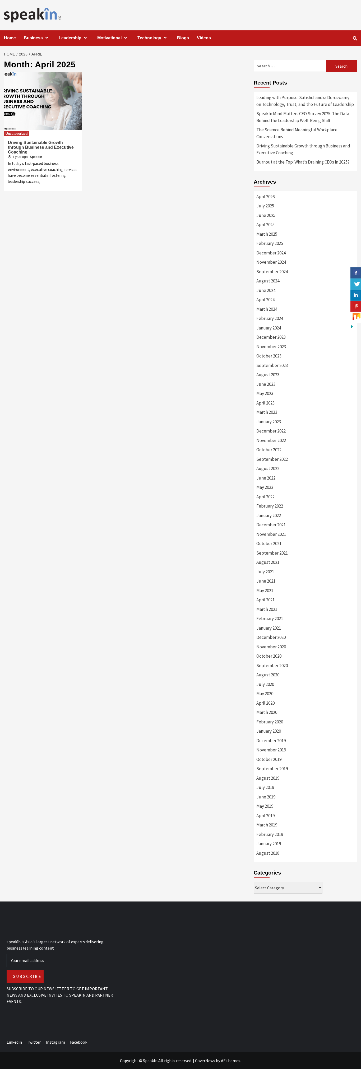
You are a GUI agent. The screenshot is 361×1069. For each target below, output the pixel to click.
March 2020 (266, 712)
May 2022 (264, 487)
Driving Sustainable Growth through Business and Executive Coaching (41, 147)
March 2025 (266, 234)
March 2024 (266, 309)
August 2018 (267, 853)
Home (10, 38)
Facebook (78, 1042)
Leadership (70, 38)
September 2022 (272, 459)
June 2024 (265, 290)
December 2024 (271, 253)
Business (33, 38)
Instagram (55, 1042)
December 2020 (271, 637)
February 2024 (269, 318)
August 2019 (267, 778)
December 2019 (271, 740)
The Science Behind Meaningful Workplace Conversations (296, 133)
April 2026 (265, 196)
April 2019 (265, 816)
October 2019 (268, 759)
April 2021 (265, 600)
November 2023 (271, 347)
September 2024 (272, 272)
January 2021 (268, 628)
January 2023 (268, 422)
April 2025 (265, 224)
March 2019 (266, 825)
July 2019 (265, 787)
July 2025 (265, 206)
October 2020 (268, 656)
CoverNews (205, 1060)
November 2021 (271, 534)
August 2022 (267, 468)
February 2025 (269, 243)
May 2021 (264, 590)
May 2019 (264, 806)
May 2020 (264, 693)
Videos (204, 38)
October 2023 (268, 356)
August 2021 (267, 562)
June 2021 (265, 581)
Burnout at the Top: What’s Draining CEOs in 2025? (303, 162)
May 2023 (264, 393)
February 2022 (269, 506)
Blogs (183, 38)
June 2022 (265, 478)
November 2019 (271, 750)
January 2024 (268, 328)
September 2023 (272, 365)
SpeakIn (36, 157)
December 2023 (271, 337)
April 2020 (265, 703)
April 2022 (265, 497)
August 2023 (267, 375)
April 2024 (265, 300)
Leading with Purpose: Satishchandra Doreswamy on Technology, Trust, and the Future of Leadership (305, 101)
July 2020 (265, 684)
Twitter (34, 1042)
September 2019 (272, 768)
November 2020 (271, 647)
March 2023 (266, 412)
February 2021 (269, 618)
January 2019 (268, 844)
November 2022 (271, 440)
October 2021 (268, 543)
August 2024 (267, 281)
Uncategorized (16, 134)
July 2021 (265, 572)
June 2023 (265, 384)
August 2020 (267, 675)
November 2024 (271, 262)
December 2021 (271, 525)
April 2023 (265, 403)
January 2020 (268, 731)
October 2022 (268, 450)
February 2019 (269, 834)
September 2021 (272, 553)
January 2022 (268, 515)
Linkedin (14, 1042)
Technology (149, 38)
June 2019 (265, 797)
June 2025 (265, 215)
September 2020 (272, 665)
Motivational (109, 38)
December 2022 (271, 431)
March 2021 (266, 609)
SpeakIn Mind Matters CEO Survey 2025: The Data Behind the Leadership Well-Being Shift (302, 117)
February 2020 (269, 722)
